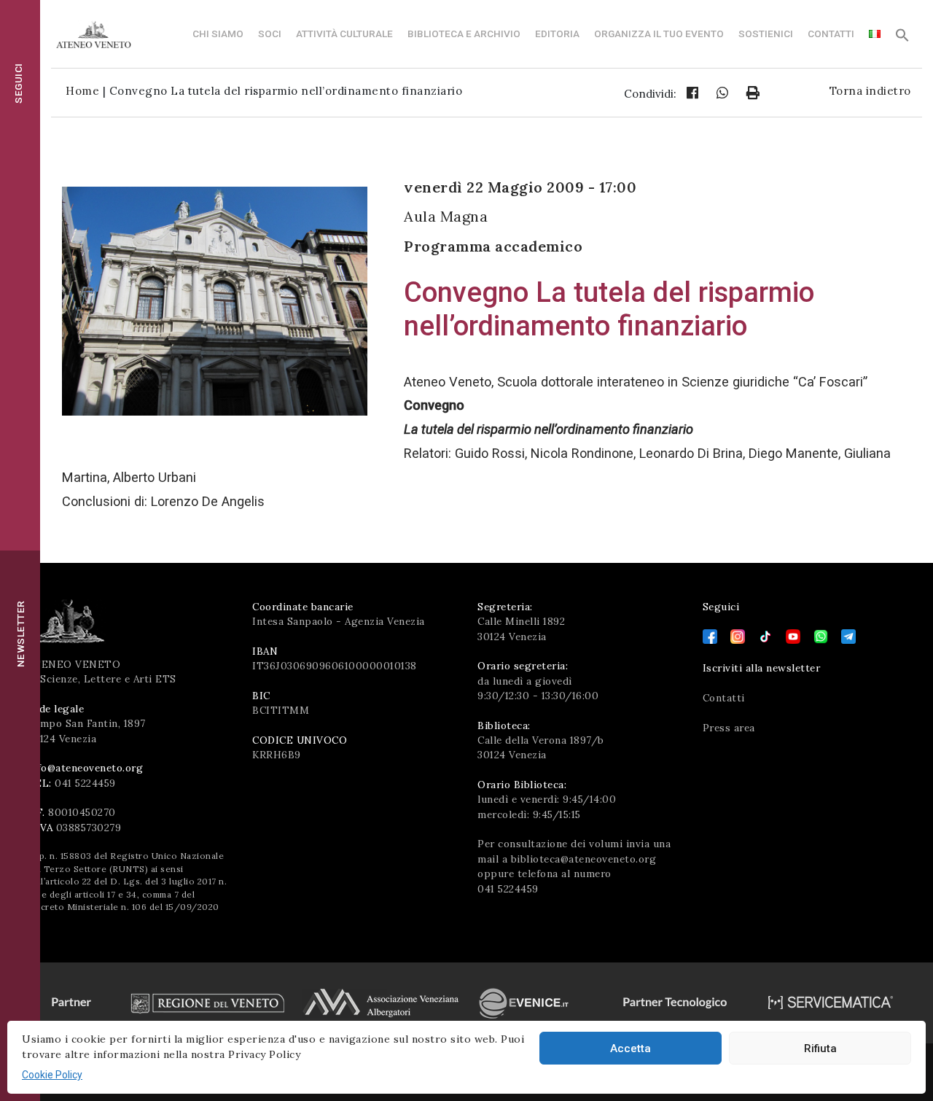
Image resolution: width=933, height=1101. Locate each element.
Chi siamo (217, 33)
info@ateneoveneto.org (86, 767)
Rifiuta (820, 1048)
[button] (902, 39)
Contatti (831, 33)
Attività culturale (344, 33)
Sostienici (765, 33)
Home (82, 91)
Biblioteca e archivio (463, 33)
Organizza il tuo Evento (659, 33)
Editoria (557, 33)
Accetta (630, 1048)
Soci (269, 33)
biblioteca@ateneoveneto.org (584, 858)
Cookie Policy (52, 1075)
